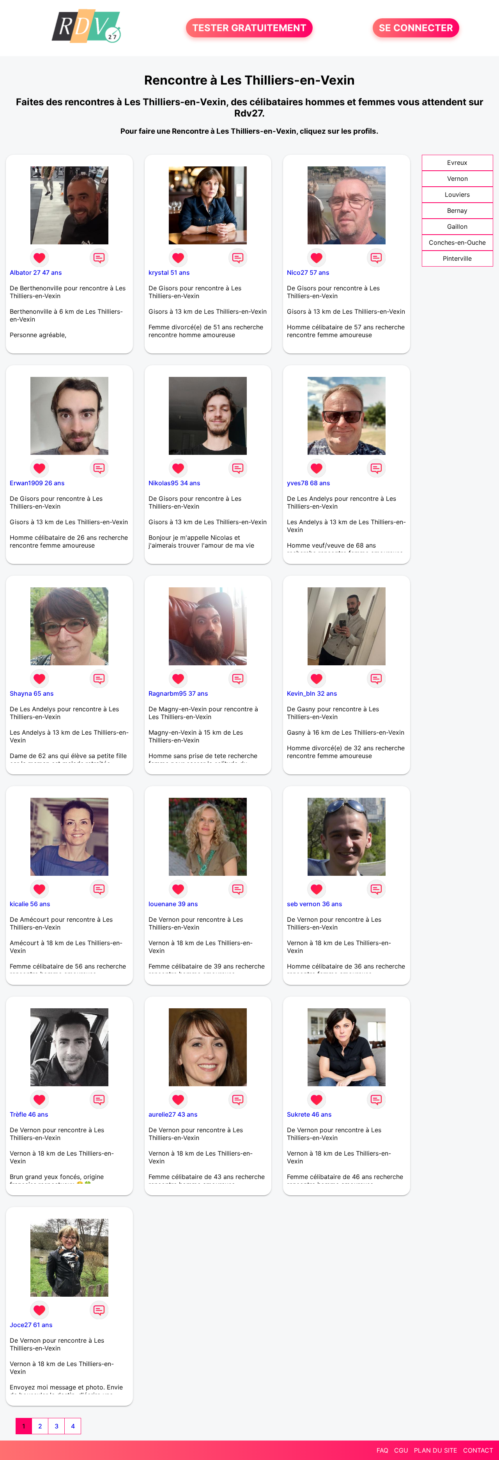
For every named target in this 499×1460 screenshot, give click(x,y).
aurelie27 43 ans (173, 1114)
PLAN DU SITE (435, 1450)
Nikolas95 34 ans (174, 483)
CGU (401, 1450)
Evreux (457, 162)
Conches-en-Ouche (457, 242)
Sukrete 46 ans (309, 1114)
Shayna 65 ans (32, 693)
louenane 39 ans (173, 904)
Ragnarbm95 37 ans (178, 693)
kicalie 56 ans (30, 904)
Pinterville (457, 258)
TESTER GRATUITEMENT (249, 28)
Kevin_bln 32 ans (312, 693)
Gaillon (457, 226)
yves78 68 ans (308, 483)
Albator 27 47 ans (36, 272)
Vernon (457, 178)
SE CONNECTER (416, 28)
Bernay (457, 210)
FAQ (382, 1450)
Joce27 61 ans (31, 1325)
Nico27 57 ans (308, 272)
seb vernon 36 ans (314, 904)
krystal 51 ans (169, 272)
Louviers (457, 194)
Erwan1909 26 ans (37, 483)
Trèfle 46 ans (29, 1114)
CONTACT (478, 1450)
